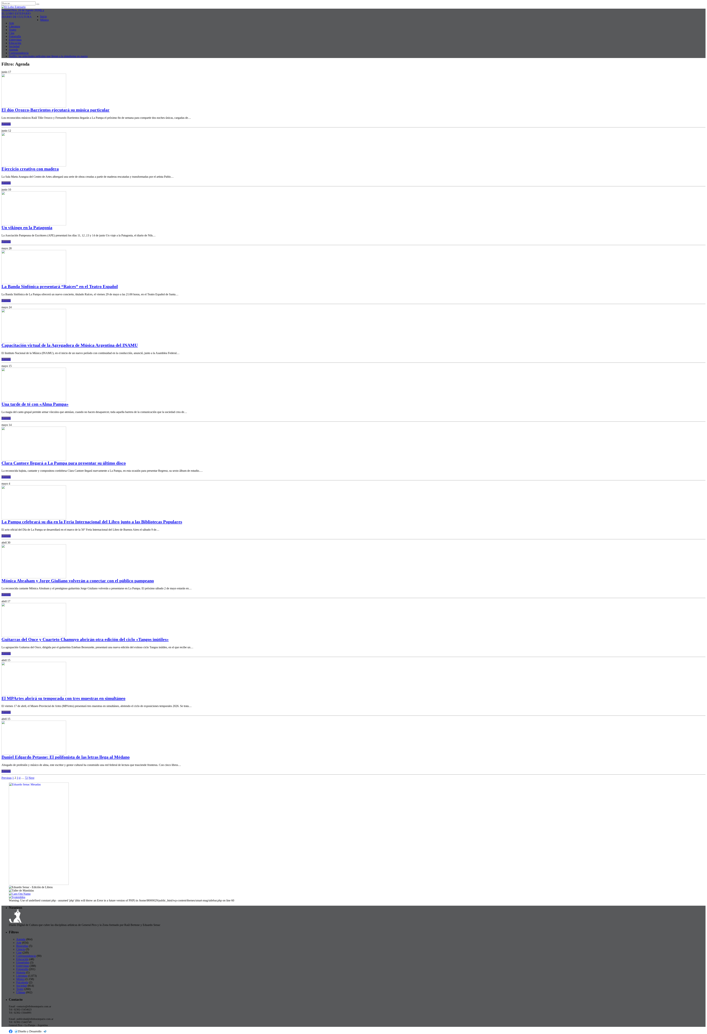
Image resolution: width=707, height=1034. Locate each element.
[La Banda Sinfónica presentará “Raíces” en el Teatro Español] (33, 283)
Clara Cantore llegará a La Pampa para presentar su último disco (63, 463)
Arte (11, 23)
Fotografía (15, 36)
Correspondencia (19, 52)
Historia (20, 972)
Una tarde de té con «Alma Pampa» (34, 404)
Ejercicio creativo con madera (30, 168)
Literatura (14, 26)
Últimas (20, 992)
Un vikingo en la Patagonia (26, 227)
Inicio (43, 16)
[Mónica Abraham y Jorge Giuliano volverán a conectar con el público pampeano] (33, 577)
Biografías (22, 945)
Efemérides (22, 962)
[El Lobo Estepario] (353, 7)
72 (26, 777)
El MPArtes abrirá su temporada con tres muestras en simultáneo (63, 698)
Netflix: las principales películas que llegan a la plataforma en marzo (48, 56)
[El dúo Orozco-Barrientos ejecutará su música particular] (33, 106)
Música (44, 19)
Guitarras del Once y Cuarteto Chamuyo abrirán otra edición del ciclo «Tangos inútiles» (85, 639)
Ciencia (20, 949)
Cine (11, 33)
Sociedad (14, 46)
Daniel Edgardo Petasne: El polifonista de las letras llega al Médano (65, 757)
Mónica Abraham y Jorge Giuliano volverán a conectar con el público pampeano (77, 580)
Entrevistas (15, 39)
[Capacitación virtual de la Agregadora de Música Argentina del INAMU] (33, 342)
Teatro (12, 29)
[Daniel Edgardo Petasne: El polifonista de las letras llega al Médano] (33, 753)
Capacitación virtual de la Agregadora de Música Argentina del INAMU (69, 345)
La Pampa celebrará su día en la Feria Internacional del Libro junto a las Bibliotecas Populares (91, 521)
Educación (15, 43)
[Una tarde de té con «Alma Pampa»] (33, 400)
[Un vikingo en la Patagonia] (33, 224)
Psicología (22, 982)
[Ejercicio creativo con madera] (33, 165)
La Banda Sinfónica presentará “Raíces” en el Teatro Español (59, 286)
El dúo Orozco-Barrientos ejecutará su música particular (55, 110)
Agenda (13, 49)
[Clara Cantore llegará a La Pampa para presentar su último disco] (33, 459)
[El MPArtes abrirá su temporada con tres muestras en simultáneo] (33, 695)
